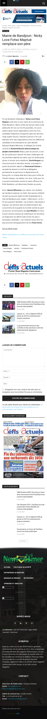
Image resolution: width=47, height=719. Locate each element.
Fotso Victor (17, 251)
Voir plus (23, 541)
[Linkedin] (20, 623)
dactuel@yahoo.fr (14, 686)
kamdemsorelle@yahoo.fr (17, 699)
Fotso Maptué (7, 251)
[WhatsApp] (27, 62)
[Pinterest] (22, 62)
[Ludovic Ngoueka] (3, 56)
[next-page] (7, 337)
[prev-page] (3, 337)
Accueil (4, 26)
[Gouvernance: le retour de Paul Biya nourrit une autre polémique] (8, 532)
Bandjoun (25, 245)
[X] (17, 62)
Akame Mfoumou (14, 245)
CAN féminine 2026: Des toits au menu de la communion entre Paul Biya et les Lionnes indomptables (31, 304)
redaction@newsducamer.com (13, 689)
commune (33, 245)
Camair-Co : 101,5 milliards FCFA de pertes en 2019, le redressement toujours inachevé (29, 316)
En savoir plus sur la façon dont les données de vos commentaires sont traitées (22, 407)
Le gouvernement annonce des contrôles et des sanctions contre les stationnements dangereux (30, 328)
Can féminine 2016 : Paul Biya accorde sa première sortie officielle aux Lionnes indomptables (30, 507)
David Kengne (7, 248)
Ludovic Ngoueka (13, 56)
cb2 (17, 713)
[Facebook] (11, 62)
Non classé (11, 26)
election (16, 248)
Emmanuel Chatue (27, 248)
